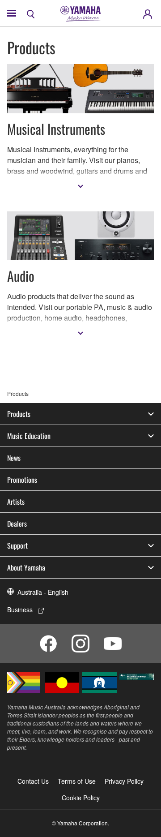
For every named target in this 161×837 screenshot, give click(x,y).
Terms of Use (77, 781)
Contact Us (33, 781)
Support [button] (17, 545)
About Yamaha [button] (26, 567)
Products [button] (18, 413)
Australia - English (42, 592)
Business (20, 609)
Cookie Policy (81, 797)
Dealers (17, 523)
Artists (16, 501)
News (14, 457)
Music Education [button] (29, 435)
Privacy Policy (124, 781)
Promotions (22, 479)
